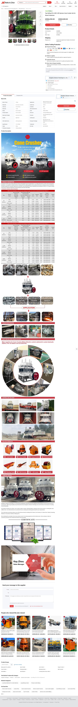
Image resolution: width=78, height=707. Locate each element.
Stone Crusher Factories (26, 688)
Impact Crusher (61, 667)
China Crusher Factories (6, 688)
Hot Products (9, 698)
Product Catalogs (18, 664)
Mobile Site (65, 698)
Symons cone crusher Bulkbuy (45, 691)
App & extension (62, 6)
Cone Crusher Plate (71, 688)
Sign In (47, 89)
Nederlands (41, 699)
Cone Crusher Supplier (49, 688)
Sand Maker (3, 671)
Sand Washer (22, 671)
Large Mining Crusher (25, 682)
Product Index (60, 698)
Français (23, 699)
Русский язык (28, 699)
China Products (15, 698)
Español (14, 699)
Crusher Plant (16, 688)
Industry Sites (47, 698)
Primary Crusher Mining (35, 682)
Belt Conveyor (60, 669)
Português (18, 699)
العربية (45, 699)
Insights (69, 698)
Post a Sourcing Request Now (36, 606)
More (2, 693)
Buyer (50, 6)
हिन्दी (55, 699)
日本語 (52, 699)
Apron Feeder (22, 667)
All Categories (5, 6)
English (10, 699)
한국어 (49, 699)
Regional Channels (53, 698)
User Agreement (45, 702)
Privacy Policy (57, 702)
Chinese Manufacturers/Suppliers (24, 698)
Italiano (33, 699)
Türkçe (63, 699)
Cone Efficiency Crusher (60, 688)
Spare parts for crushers (6, 667)
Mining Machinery (22, 8)
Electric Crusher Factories (38, 688)
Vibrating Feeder (23, 669)
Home (2, 8)
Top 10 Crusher (26, 691)
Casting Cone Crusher (6, 691)
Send (12, 606)
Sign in (75, 3)
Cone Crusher (3, 669)
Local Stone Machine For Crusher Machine (10, 682)
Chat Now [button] (70, 24)
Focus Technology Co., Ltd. (31, 702)
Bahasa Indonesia (73, 699)
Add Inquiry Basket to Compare (22, 45)
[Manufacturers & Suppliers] (8, 2)
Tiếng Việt (67, 699)
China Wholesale (34, 698)
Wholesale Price (40, 698)
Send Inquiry (53, 24)
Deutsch (36, 699)
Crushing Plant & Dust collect (44, 671)
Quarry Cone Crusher (17, 691)
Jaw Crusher (41, 667)
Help (55, 6)
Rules (76, 6)
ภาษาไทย (58, 699)
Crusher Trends (34, 691)
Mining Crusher (28, 8)
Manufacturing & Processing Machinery (11, 8)
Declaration (52, 702)
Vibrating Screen (42, 669)
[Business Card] (75, 100)
